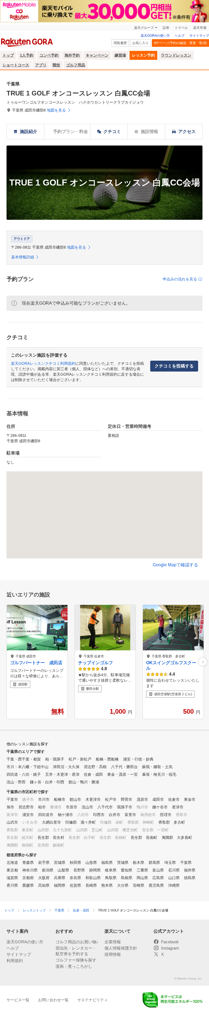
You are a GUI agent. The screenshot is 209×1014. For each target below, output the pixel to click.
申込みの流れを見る (180, 279)
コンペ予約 (49, 55)
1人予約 (26, 55)
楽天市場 (199, 28)
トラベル (181, 28)
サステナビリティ (92, 1000)
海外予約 (72, 55)
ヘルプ (180, 36)
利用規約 (15, 960)
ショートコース (15, 65)
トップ (8, 55)
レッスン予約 (143, 55)
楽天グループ (144, 28)
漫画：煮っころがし (74, 966)
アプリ (41, 65)
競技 (56, 65)
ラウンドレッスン (176, 55)
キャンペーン (97, 55)
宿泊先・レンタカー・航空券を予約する (76, 951)
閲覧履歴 (120, 43)
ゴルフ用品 (75, 65)
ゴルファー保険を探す (76, 960)
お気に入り (140, 43)
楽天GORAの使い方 (155, 36)
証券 (166, 28)
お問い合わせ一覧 (53, 1000)
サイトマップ (199, 36)
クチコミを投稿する (174, 366)
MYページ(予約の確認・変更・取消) (180, 43)
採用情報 (112, 954)
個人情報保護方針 (120, 948)
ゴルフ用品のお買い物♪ (77, 941)
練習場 (120, 55)
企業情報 (112, 941)
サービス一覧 (18, 1000)
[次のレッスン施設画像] (203, 662)
